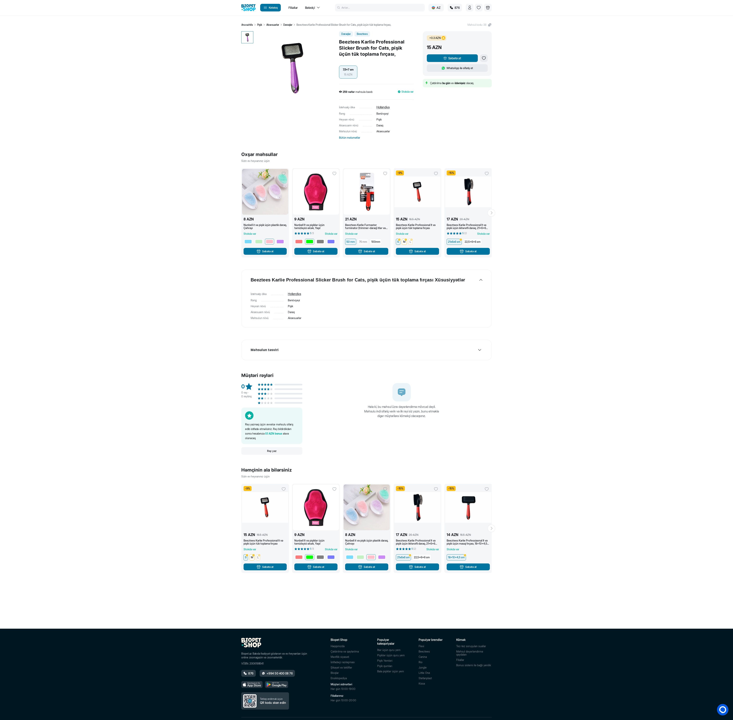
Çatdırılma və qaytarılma (345, 651)
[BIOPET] (248, 7)
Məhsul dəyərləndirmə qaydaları (469, 653)
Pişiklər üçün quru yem (391, 655)
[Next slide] (491, 213)
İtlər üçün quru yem (388, 650)
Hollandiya (383, 107)
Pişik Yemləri (384, 660)
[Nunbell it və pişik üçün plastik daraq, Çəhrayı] (265, 192)
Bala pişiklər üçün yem (390, 671)
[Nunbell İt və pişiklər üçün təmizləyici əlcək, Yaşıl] (316, 192)
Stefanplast (425, 678)
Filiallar (460, 659)
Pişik (259, 24)
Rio (420, 662)
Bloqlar (335, 672)
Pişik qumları (384, 666)
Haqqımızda (338, 646)
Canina (423, 656)
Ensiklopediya (339, 678)
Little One (424, 672)
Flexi (421, 646)
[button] (479, 25)
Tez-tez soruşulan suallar (471, 646)
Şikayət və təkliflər (341, 667)
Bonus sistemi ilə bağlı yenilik (473, 665)
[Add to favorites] (484, 58)
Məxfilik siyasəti (340, 656)
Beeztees (424, 651)
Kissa (422, 683)
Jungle (423, 667)
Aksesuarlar (272, 24)
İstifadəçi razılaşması (343, 662)
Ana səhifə (247, 24)
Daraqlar (287, 24)
